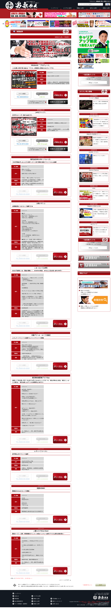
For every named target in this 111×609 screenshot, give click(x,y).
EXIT (100, 585)
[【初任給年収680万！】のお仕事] (102, 57)
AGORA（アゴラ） (94, 152)
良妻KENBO (41, 488)
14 (26, 59)
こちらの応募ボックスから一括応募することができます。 (93, 78)
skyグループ (94, 224)
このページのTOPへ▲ (65, 580)
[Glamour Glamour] (86, 62)
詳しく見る (58, 192)
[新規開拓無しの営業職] (102, 62)
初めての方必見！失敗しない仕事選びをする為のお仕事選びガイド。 (89, 292)
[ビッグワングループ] (15, 26)
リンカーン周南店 (94, 98)
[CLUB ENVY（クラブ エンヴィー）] (86, 57)
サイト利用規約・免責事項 (21, 603)
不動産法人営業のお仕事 (94, 206)
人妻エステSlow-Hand (40, 531)
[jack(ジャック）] (40, 57)
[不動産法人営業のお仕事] (86, 68)
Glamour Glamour (94, 170)
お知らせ (17, 596)
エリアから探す (67, 8)
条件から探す (93, 8)
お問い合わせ (56, 603)
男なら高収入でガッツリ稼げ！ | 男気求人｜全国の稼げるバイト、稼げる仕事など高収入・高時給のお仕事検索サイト (94, 602)
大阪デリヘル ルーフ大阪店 (40, 335)
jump (94, 188)
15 (27, 59)
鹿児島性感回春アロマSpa (41, 377)
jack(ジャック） (41, 112)
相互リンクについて (57, 601)
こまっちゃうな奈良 (41, 268)
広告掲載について (57, 598)
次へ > (30, 59)
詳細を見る (58, 95)
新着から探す (37, 603)
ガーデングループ (94, 116)
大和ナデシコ (40, 203)
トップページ (54, 8)
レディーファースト (41, 451)
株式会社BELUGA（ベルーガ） (40, 159)
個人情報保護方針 (19, 601)
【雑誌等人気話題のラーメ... (94, 134)
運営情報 (17, 598)
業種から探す (80, 8)
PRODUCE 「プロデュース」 (41, 65)
